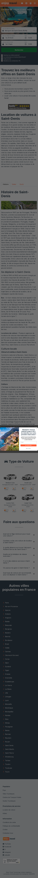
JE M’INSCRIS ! (28, 445)
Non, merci (28, 448)
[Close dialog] (37, 428)
